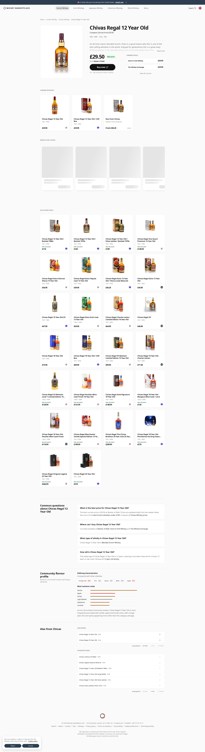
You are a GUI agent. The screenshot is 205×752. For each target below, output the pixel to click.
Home (42, 19)
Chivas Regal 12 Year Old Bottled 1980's (93, 668)
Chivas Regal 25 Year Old (88, 640)
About (61, 726)
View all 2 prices (145, 73)
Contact (67, 726)
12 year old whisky (111, 559)
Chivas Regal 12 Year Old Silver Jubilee (93, 680)
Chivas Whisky (64, 19)
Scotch (62, 8)
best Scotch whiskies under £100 (106, 515)
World (133, 8)
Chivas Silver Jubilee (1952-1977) (90, 686)
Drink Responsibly (147, 726)
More (146, 8)
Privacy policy (91, 726)
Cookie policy (32, 741)
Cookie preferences (132, 726)
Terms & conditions (105, 726)
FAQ (74, 726)
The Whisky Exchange (139, 529)
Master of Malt (103, 529)
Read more (161, 51)
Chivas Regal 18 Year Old (88, 634)
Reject (13, 746)
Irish (78, 8)
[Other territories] (200, 8)
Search (53, 726)
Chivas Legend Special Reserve (90, 663)
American (115, 8)
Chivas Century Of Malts (87, 657)
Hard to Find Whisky (118, 529)
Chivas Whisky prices (139, 515)
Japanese (96, 8)
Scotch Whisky (52, 19)
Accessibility (118, 726)
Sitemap (81, 726)
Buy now (101, 67)
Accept (30, 746)
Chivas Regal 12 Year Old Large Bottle (92, 674)
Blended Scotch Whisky (111, 542)
